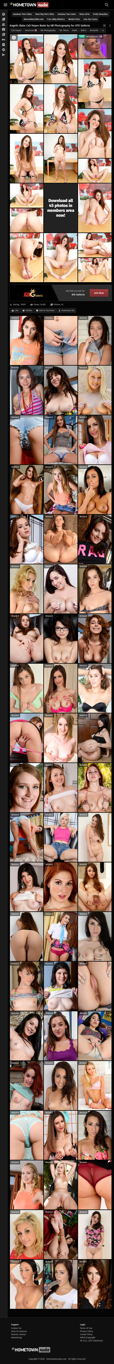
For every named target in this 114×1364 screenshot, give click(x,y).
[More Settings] (110, 25)
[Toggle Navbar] (5, 5)
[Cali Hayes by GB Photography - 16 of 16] (95, 270)
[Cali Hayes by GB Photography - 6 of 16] (95, 133)
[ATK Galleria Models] (3, 24)
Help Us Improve (19, 1331)
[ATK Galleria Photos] (3, 14)
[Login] (3, 39)
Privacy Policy (86, 1331)
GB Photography (48, 30)
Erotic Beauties (100, 14)
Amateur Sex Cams (67, 14)
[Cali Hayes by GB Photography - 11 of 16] (95, 208)
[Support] (3, 49)
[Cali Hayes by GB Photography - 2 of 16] (61, 59)
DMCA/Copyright (87, 1337)
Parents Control (18, 1334)
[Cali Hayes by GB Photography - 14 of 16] (61, 257)
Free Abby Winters (56, 19)
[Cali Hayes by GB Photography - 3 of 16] (95, 84)
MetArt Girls (74, 19)
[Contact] (3, 54)
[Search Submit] (106, 4)
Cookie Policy (86, 1334)
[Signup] (3, 44)
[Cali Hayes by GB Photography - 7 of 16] (27, 158)
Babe (74, 30)
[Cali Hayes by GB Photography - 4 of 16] (27, 108)
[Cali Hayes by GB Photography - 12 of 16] (27, 220)
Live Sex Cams (90, 19)
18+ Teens (64, 30)
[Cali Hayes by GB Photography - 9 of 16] (95, 170)
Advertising (16, 1337)
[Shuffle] (104, 25)
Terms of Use (86, 1328)
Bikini (83, 30)
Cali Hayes (16, 30)
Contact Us (16, 1328)
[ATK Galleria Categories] (3, 34)
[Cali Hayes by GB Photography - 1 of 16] (27, 59)
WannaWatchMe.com (33, 19)
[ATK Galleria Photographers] (3, 29)
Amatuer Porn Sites (22, 14)
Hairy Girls (84, 14)
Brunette (94, 30)
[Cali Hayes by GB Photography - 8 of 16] (61, 158)
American (29, 30)
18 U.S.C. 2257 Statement (91, 1340)
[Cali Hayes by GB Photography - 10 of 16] (27, 195)
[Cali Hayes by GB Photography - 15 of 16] (95, 245)
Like (17, 310)
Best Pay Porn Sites (44, 14)
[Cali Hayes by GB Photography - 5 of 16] (61, 108)
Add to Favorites (46, 310)
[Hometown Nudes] (29, 5)
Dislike (29, 310)
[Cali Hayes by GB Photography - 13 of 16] (27, 257)
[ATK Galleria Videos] (3, 19)
